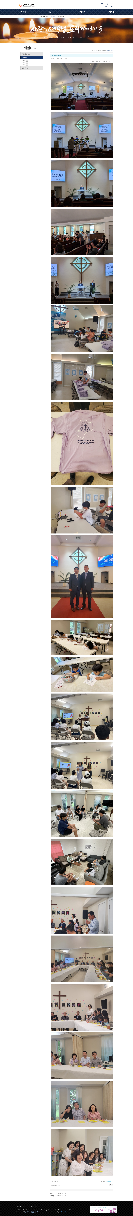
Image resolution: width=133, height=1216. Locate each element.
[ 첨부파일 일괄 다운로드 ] (97, 61)
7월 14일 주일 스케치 (61, 1196)
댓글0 (52, 1185)
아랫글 (58, 1185)
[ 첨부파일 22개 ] (107, 61)
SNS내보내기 (54, 1181)
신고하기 (103, 1181)
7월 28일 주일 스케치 (61, 1193)
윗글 (56, 1185)
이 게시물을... (109, 1181)
